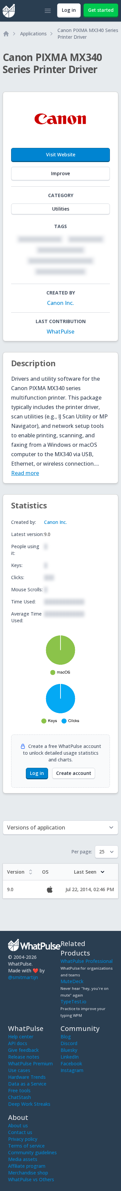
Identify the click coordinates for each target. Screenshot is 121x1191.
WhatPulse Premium (30, 1063)
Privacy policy (22, 1139)
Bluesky (69, 1050)
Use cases (19, 1070)
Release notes (23, 1057)
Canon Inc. (60, 303)
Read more (25, 473)
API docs (17, 1043)
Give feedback (23, 1050)
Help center (20, 1036)
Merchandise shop (28, 1172)
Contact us (20, 1132)
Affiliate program (26, 1166)
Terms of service (26, 1145)
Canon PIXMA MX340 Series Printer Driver (87, 33)
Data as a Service (27, 1083)
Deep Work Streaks (29, 1104)
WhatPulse (60, 331)
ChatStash (19, 1097)
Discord (69, 1043)
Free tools (19, 1090)
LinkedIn (70, 1057)
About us (18, 1125)
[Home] (6, 33)
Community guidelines (32, 1152)
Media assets (22, 1159)
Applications (33, 33)
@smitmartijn (23, 977)
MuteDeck (72, 981)
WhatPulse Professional (87, 961)
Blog (66, 1036)
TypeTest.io (73, 1001)
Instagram (72, 1070)
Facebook (71, 1063)
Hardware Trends (27, 1077)
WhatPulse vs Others (31, 1179)
